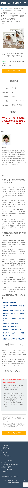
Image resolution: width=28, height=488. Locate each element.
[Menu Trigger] (25, 3)
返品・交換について (6, 452)
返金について (4, 454)
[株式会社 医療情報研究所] (11, 3)
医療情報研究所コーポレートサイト (9, 476)
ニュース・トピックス (6, 460)
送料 (2, 450)
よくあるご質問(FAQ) (6, 469)
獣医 (2, 8)
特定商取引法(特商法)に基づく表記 (9, 464)
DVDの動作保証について (7, 456)
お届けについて (5, 448)
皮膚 (6, 8)
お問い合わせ (4, 471)
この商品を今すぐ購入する (14, 70)
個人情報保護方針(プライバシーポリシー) (11, 466)
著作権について (5, 467)
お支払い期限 (4, 447)
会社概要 (3, 462)
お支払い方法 (4, 445)
